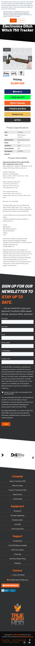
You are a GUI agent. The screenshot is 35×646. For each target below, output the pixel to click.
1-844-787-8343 (18, 575)
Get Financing (19, 103)
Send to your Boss (18, 109)
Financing (17, 554)
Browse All (17, 511)
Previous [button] (5, 59)
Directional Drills (18, 529)
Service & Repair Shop (18, 559)
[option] (17, 59)
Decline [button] (22, 20)
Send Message (11, 585)
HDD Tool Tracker (17, 550)
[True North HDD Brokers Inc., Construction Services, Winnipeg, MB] (8, 592)
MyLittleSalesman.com (25, 636)
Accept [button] (13, 20)
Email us (18, 92)
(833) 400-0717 (18, 97)
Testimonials (17, 499)
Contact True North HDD (17, 490)
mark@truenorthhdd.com (18, 580)
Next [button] (30, 59)
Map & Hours (17, 494)
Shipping (17, 563)
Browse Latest (17, 520)
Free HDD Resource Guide (17, 545)
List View (17, 524)
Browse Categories (17, 515)
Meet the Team (17, 485)
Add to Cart (18, 114)
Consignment (17, 541)
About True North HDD (17, 481)
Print (18, 120)
